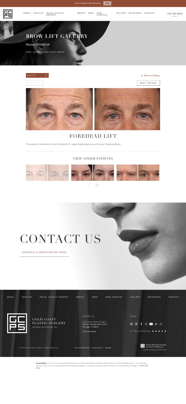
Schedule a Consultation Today (44, 252)
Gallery (121, 13)
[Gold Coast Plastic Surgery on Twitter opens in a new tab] (146, 324)
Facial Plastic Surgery (55, 14)
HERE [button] (107, 3)
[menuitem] (131, 324)
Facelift (38, 13)
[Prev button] (89, 185)
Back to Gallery (151, 75)
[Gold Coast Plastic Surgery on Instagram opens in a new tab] (131, 324)
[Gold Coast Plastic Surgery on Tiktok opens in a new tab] (156, 324)
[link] (175, 14)
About (27, 13)
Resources (135, 13)
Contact (149, 13)
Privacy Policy (97, 348)
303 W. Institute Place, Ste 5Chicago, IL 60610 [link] (95, 325)
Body (91, 13)
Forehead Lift (93, 136)
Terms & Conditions (82, 348)
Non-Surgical (102, 14)
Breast (81, 13)
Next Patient (148, 83)
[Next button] (97, 185)
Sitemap (108, 348)
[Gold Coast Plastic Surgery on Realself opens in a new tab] (161, 324)
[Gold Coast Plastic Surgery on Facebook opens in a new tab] (141, 324)
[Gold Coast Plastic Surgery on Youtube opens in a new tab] (151, 324)
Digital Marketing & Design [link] (156, 346)
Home (28, 52)
